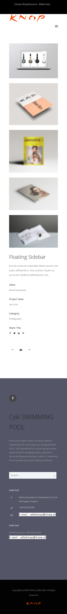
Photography (15, 319)
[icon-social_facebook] (13, 398)
